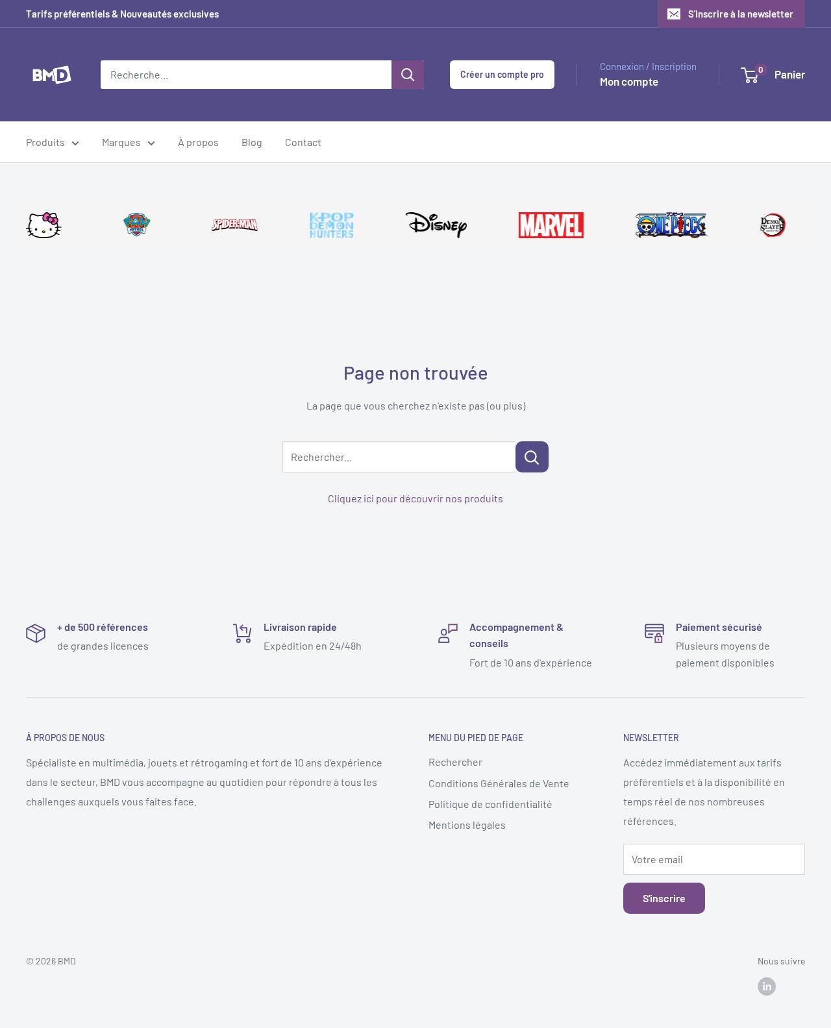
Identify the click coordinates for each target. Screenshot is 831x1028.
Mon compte (629, 81)
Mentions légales (467, 824)
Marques (121, 142)
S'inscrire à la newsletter (740, 13)
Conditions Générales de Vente (498, 783)
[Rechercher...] (532, 456)
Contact (303, 142)
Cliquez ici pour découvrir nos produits (415, 498)
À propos (198, 142)
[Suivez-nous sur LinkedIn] (767, 986)
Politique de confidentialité (490, 804)
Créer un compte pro (502, 74)
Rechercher (455, 761)
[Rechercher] (407, 74)
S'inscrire (664, 898)
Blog (252, 142)
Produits (45, 142)
